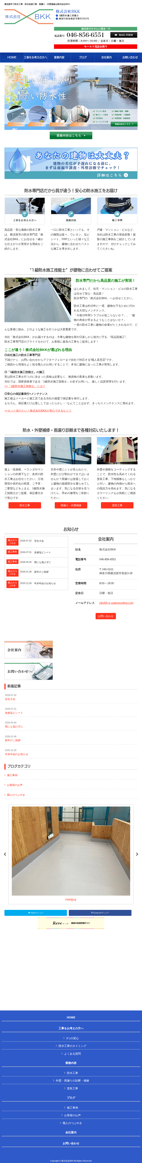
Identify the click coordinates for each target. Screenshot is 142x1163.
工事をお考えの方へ (71, 1028)
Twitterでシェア (36, 913)
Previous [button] (5, 854)
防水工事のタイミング (72, 1045)
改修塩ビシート (14, 711)
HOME (71, 1017)
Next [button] (137, 854)
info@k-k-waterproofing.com (116, 602)
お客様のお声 (15, 784)
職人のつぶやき (16, 794)
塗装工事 (117, 505)
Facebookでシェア (100, 913)
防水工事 (25, 505)
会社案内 (71, 1132)
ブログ (71, 1097)
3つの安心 (72, 1038)
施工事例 (12, 775)
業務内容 (71, 1062)
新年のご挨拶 (13, 738)
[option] (71, 854)
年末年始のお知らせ (16, 752)
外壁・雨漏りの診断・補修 (72, 1080)
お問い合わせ (106, 616)
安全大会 (10, 697)
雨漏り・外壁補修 (71, 505)
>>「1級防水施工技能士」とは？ (24, 386)
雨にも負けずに (14, 724)
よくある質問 (72, 1053)
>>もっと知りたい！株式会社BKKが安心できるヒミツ (38, 410)
